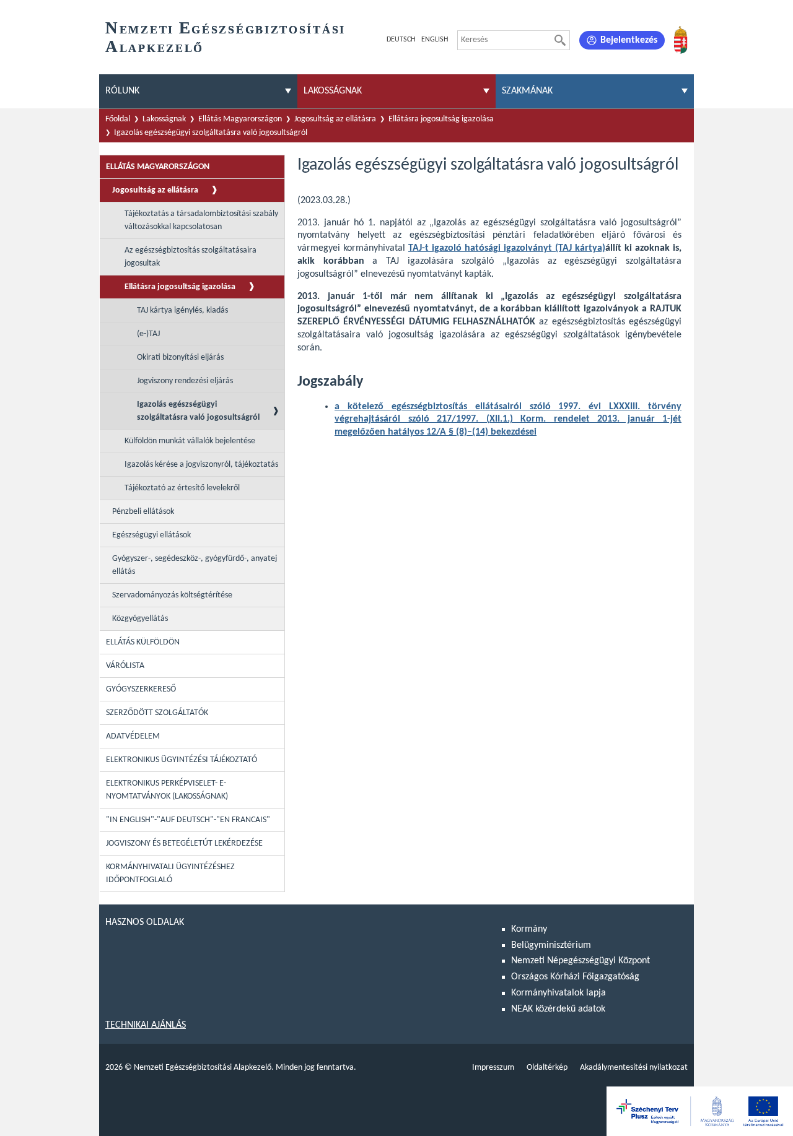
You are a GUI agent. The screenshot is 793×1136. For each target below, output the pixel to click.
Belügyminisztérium (551, 945)
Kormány (529, 929)
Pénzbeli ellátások (143, 511)
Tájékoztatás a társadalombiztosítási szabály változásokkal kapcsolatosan (201, 220)
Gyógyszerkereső (141, 689)
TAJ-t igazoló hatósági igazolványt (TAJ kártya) (506, 248)
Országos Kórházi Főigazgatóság (575, 977)
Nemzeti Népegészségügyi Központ (580, 961)
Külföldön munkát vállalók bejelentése (190, 441)
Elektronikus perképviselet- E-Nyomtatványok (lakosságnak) (167, 790)
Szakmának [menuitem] (527, 91)
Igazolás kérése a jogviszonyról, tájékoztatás (201, 464)
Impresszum (493, 1067)
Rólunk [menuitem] (122, 91)
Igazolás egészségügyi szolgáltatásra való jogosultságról (210, 132)
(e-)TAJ (148, 334)
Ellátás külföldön (143, 642)
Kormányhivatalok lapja (558, 993)
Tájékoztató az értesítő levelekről (182, 488)
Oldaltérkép (547, 1067)
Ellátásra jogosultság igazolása (441, 119)
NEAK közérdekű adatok (558, 1009)
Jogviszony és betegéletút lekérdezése (184, 843)
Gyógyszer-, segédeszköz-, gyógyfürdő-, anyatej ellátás (194, 565)
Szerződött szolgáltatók (157, 713)
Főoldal (117, 119)
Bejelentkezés (628, 40)
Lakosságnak (164, 119)
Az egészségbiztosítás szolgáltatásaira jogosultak (190, 257)
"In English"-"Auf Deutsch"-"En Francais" (188, 820)
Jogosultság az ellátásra (335, 119)
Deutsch (401, 39)
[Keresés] (560, 40)
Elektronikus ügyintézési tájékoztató (181, 760)
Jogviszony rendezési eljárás (185, 381)
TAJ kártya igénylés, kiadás (182, 310)
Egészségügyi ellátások (151, 535)
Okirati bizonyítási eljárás (180, 357)
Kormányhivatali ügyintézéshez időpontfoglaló (170, 873)
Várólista (125, 665)
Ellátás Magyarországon (240, 119)
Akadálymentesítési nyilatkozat (634, 1067)
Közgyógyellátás (140, 618)
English (434, 39)
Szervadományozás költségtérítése (172, 595)
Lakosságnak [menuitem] (333, 91)
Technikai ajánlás (145, 1025)
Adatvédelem (133, 736)
